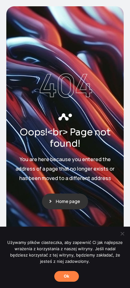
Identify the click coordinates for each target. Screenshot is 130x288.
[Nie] (122, 233)
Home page (68, 201)
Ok (67, 276)
